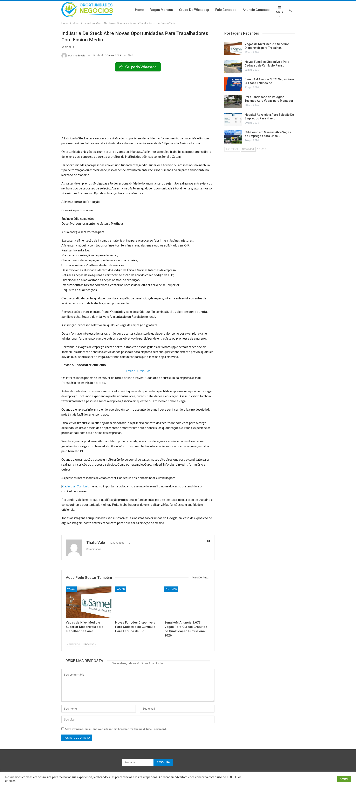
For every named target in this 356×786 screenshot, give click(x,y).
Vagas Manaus (161, 10)
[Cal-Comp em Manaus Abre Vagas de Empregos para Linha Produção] (233, 137)
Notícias (171, 588)
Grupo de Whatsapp (194, 10)
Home (139, 10)
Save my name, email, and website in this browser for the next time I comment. (116, 729)
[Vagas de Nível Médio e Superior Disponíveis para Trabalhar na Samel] (88, 602)
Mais (279, 12)
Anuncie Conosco (256, 10)
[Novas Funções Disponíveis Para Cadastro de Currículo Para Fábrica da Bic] (138, 602)
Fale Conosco (226, 10)
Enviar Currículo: (138, 371)
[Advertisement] (137, 102)
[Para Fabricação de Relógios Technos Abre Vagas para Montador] (233, 101)
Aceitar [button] (344, 778)
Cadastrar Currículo (75, 486)
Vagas (71, 588)
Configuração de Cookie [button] (318, 779)
